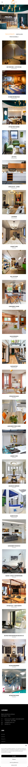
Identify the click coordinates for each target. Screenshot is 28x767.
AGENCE (3, 736)
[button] (26, 745)
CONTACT (3, 741)
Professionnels (14, 68)
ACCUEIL (3, 734)
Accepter (14, 756)
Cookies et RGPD (14, 765)
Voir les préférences (14, 762)
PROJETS (3, 739)
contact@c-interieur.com (9, 722)
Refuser (14, 759)
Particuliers (14, 247)
